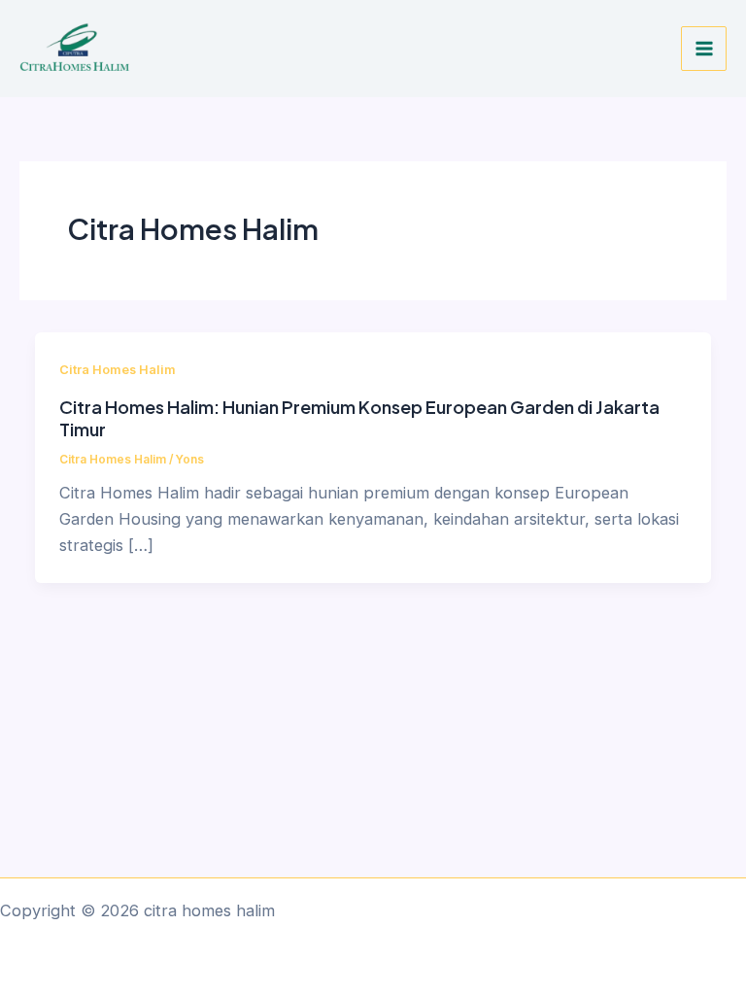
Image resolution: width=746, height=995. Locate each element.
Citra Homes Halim (117, 369)
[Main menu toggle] (704, 49)
